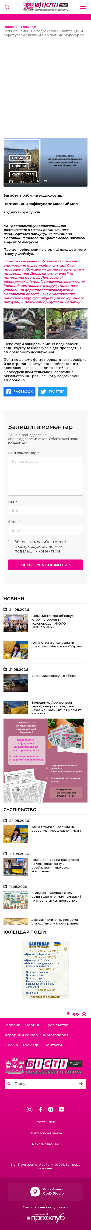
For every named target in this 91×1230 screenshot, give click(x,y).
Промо (11, 1045)
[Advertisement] (45, 85)
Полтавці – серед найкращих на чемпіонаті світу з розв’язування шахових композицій (55, 865)
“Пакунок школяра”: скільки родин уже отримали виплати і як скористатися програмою (56, 896)
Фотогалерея (56, 1035)
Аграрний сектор (21, 1035)
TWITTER (57, 391)
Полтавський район (45, 1133)
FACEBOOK (23, 391)
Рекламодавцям (45, 1144)
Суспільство (23, 174)
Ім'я (12, 502)
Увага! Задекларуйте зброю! (54, 676)
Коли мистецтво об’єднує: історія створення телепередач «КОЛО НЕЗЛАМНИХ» (53, 621)
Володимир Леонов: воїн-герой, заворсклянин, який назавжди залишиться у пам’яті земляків (57, 708)
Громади (20, 158)
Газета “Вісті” (45, 1122)
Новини (19, 166)
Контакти (53, 1045)
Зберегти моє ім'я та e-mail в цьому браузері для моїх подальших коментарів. (42, 546)
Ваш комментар (23, 453)
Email (14, 522)
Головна (12, 1025)
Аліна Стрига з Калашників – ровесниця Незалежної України (57, 644)
